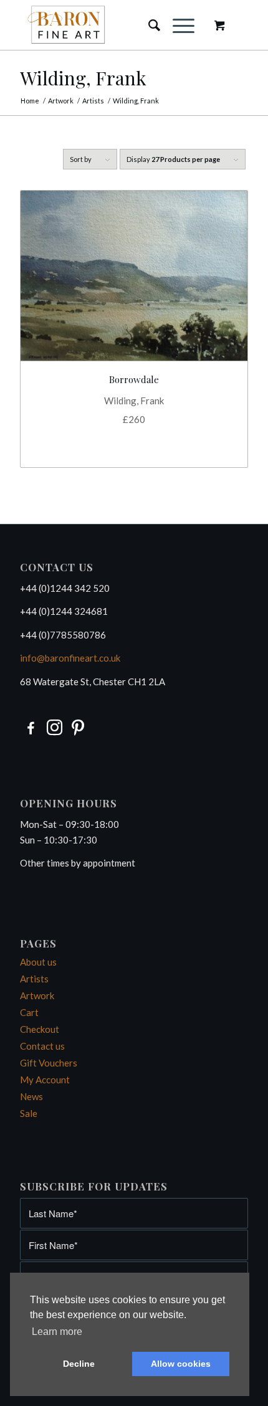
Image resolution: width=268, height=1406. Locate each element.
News (31, 1096)
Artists (34, 978)
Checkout (39, 1029)
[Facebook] (30, 726)
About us (38, 961)
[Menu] (177, 25)
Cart (29, 1012)
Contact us (42, 1046)
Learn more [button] (57, 1331)
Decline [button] (79, 1364)
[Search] (148, 25)
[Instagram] (54, 726)
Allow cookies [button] (181, 1364)
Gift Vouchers (48, 1062)
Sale (28, 1113)
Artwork (37, 995)
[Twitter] (78, 726)
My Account (45, 1079)
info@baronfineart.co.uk (70, 657)
